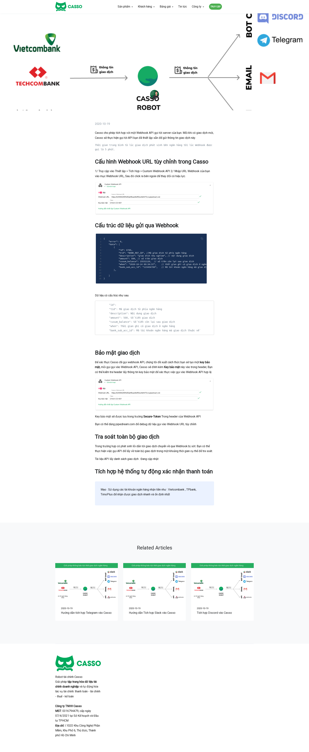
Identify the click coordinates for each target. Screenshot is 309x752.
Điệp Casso (154, 102)
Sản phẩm (124, 6)
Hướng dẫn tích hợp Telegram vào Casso (86, 612)
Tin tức (182, 6)
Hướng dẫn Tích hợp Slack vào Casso (152, 612)
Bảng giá (165, 6)
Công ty (196, 6)
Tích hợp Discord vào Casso (214, 612)
